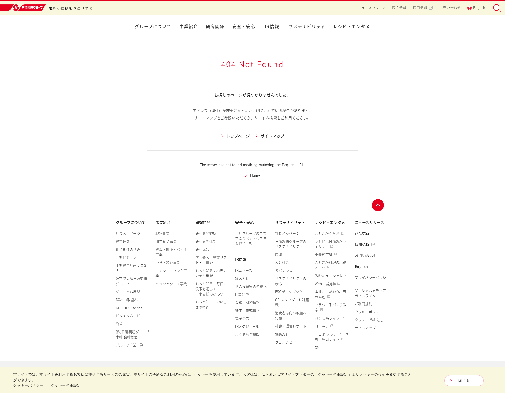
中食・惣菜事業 (167, 262)
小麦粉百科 (323, 254)
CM (317, 347)
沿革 (119, 323)
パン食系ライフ (327, 318)
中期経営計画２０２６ (131, 268)
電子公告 (242, 318)
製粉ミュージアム (328, 275)
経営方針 (242, 278)
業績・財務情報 (247, 302)
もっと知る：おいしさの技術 (211, 304)
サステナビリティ (307, 26)
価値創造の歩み (128, 249)
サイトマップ (272, 135)
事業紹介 (188, 26)
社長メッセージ (128, 233)
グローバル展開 (128, 291)
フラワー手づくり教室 (330, 307)
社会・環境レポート (291, 325)
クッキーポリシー (369, 311)
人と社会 (282, 262)
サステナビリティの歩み (290, 281)
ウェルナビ (284, 341)
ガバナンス (284, 270)
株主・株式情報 (247, 310)
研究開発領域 (205, 233)
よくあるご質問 (247, 334)
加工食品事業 (165, 241)
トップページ (238, 135)
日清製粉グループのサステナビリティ (290, 244)
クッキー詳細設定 (369, 319)
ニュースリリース (372, 7)
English (479, 7)
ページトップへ (378, 205)
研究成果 (202, 249)
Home (255, 175)
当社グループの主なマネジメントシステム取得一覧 (251, 238)
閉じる (464, 381)
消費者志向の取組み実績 (291, 315)
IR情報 (272, 26)
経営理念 (123, 241)
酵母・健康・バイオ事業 (171, 252)
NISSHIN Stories (129, 307)
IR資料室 (242, 294)
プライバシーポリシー (370, 280)
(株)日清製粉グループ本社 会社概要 (132, 334)
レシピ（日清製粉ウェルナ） (330, 244)
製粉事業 (162, 233)
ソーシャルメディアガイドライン (370, 293)
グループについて (153, 26)
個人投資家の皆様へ (251, 286)
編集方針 (282, 334)
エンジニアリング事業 (171, 273)
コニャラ (322, 325)
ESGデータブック (289, 291)
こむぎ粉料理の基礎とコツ (330, 265)
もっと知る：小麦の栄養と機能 (211, 273)
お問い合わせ (450, 7)
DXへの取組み (127, 299)
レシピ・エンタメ (351, 26)
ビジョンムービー (130, 315)
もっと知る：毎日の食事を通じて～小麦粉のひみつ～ (211, 288)
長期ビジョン (126, 257)
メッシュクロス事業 (171, 283)
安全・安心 (243, 26)
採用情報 (420, 7)
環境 (278, 254)
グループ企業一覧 (129, 344)
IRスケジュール (247, 326)
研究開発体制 (205, 241)
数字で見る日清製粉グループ (131, 281)
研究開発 (215, 26)
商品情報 (399, 7)
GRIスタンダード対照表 (292, 302)
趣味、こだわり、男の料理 (330, 294)
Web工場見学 (325, 283)
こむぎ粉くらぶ (327, 233)
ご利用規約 (363, 303)
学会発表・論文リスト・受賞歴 (211, 260)
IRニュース (243, 270)
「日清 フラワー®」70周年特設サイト (332, 337)
